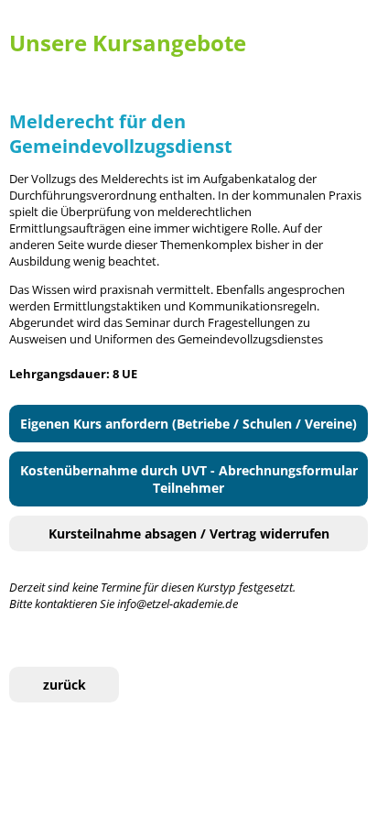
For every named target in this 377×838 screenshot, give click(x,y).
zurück (64, 684)
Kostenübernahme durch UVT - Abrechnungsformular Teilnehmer (189, 479)
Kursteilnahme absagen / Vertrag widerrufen (188, 533)
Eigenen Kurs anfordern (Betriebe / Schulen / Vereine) (188, 423)
